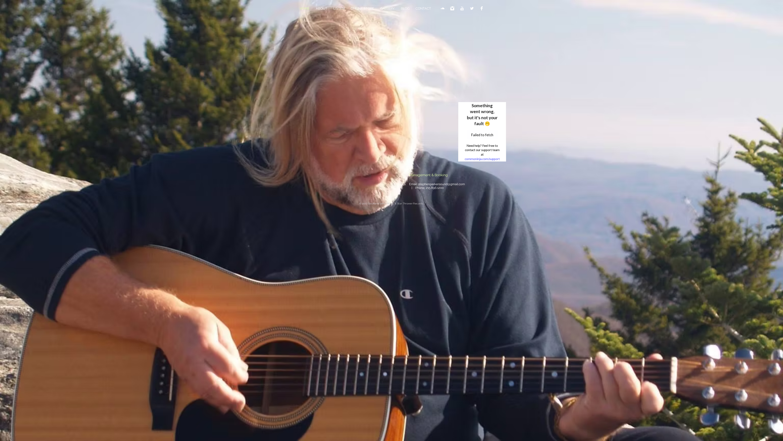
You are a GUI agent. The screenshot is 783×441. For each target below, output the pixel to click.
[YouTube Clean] (462, 8)
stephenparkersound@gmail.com (441, 184)
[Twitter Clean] (472, 8)
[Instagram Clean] (452, 8)
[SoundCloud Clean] (442, 8)
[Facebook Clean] (482, 8)
